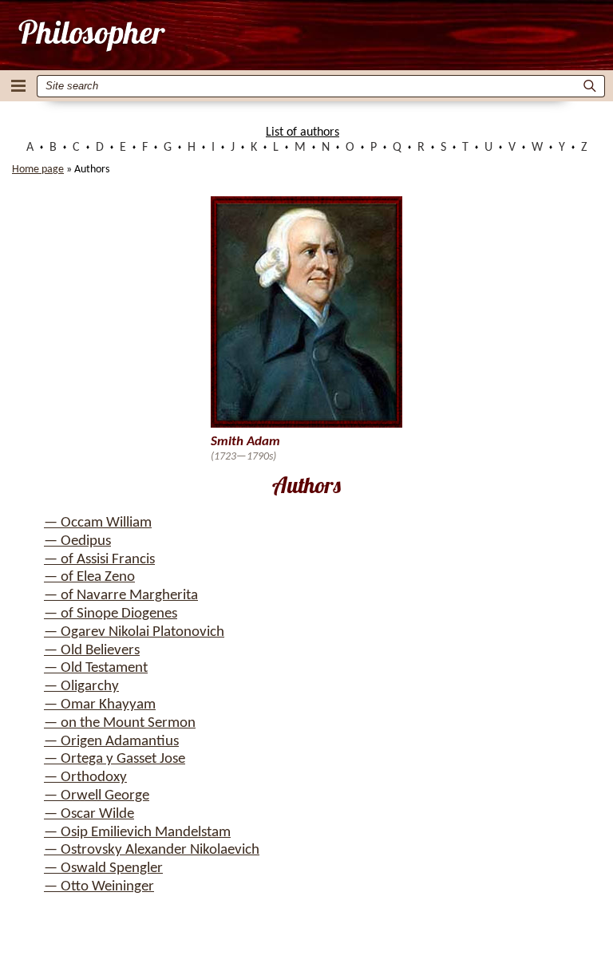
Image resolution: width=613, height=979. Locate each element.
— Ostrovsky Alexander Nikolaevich (151, 850)
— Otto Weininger (99, 886)
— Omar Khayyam (100, 705)
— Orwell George (96, 795)
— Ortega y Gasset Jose (114, 759)
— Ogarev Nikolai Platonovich (134, 632)
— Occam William (98, 523)
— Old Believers (92, 650)
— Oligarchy (81, 686)
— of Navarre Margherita (121, 595)
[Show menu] (18, 85)
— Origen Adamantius (111, 741)
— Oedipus (77, 541)
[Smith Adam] (90, 35)
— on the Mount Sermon (120, 723)
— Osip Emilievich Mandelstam (137, 832)
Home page (38, 170)
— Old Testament (96, 668)
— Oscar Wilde (89, 814)
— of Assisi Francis (99, 559)
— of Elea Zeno (89, 577)
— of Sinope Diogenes (110, 614)
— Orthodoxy (85, 777)
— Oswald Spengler (103, 868)
